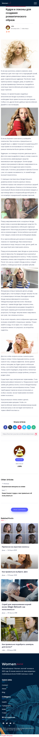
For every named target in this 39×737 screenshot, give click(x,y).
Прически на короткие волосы (15, 547)
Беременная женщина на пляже (13, 487)
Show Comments (19, 510)
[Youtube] (10, 723)
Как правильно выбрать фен (15, 571)
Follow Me (19, 459)
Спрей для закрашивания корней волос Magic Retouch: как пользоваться (16, 607)
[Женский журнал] (6, 3)
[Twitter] (6, 723)
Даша (3, 550)
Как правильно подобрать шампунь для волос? (18, 645)
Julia (12, 26)
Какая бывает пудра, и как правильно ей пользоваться (17, 494)
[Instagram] (13, 723)
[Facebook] (3, 723)
